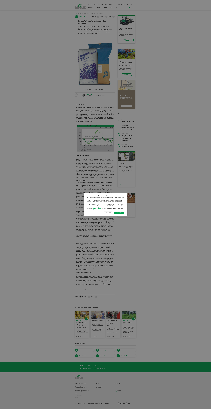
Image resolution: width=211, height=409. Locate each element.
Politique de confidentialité (103, 209)
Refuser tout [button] (108, 212)
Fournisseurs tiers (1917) (100, 203)
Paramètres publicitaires (96, 208)
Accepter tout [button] (119, 212)
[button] (92, 212)
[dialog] (105, 204)
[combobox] (124, 194)
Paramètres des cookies (93, 209)
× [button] (125, 194)
